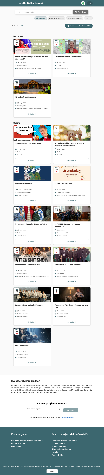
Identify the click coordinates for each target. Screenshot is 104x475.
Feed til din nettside (18, 443)
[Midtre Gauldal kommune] (83, 3)
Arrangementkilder (59, 446)
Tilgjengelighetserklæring (61, 449)
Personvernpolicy (58, 443)
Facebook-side (57, 455)
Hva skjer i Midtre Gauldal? (30, 3)
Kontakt (55, 452)
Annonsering (16, 446)
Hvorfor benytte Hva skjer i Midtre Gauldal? (27, 440)
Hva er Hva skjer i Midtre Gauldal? (64, 440)
